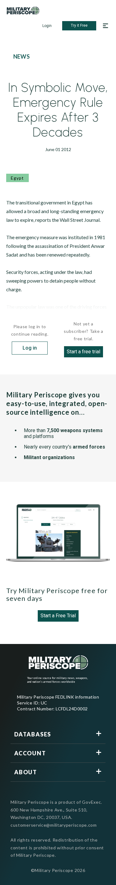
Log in (30, 348)
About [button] (25, 772)
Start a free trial (83, 352)
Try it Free (79, 25)
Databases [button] (32, 734)
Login (47, 26)
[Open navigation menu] (105, 25)
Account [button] (30, 753)
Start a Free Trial (58, 616)
